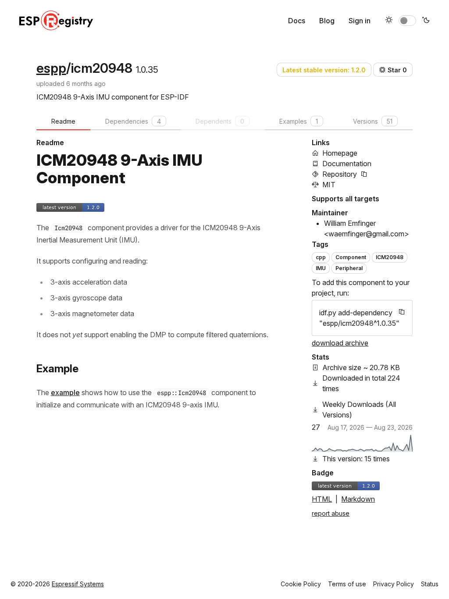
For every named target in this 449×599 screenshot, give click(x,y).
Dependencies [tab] (133, 121)
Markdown (358, 499)
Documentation (346, 163)
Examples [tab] (298, 121)
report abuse (330, 513)
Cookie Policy (301, 584)
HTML (322, 499)
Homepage (339, 153)
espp (51, 68)
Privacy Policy (393, 584)
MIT (328, 184)
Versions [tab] (372, 121)
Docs (296, 20)
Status (429, 584)
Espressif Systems (78, 584)
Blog (327, 20)
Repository (339, 174)
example (65, 392)
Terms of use (347, 584)
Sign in (360, 20)
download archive (340, 343)
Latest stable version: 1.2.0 (324, 70)
